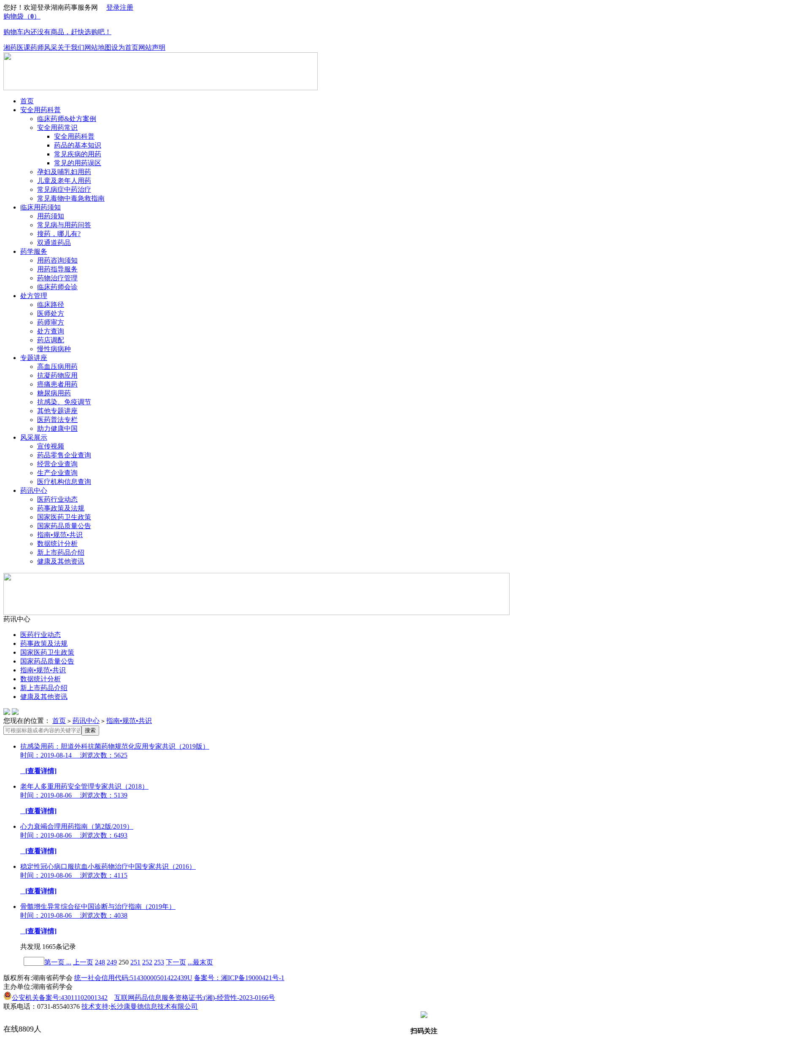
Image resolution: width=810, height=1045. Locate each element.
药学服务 (33, 251)
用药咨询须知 (57, 260)
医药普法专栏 (57, 419)
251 (135, 962)
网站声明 (151, 47)
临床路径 (50, 304)
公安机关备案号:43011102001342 (60, 997)
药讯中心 (33, 490)
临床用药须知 (40, 207)
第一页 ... (57, 962)
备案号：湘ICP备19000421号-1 (239, 977)
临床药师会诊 (57, 286)
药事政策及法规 (60, 508)
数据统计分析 (57, 543)
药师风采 (43, 47)
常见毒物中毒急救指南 (71, 198)
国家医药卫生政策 (64, 517)
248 (100, 962)
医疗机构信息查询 (64, 481)
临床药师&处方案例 (66, 118)
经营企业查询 (57, 463)
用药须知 (50, 216)
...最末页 (200, 962)
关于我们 (70, 47)
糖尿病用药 (54, 393)
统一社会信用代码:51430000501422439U (133, 977)
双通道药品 (54, 242)
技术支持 (94, 1006)
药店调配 (50, 340)
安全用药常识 (57, 127)
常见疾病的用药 (77, 154)
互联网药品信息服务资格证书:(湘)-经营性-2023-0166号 (194, 997)
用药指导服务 (57, 269)
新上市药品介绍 (60, 552)
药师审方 (50, 322)
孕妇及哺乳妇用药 (64, 171)
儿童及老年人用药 (64, 180)
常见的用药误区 (77, 163)
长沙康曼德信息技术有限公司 (154, 1006)
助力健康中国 (57, 428)
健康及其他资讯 (60, 561)
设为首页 (124, 47)
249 (112, 962)
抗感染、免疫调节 (64, 402)
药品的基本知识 (77, 145)
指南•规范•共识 (60, 534)
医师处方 (50, 313)
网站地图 (97, 47)
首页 (27, 101)
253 (159, 962)
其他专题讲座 (57, 410)
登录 (113, 7)
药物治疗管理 (57, 278)
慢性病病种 (54, 348)
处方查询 (50, 331)
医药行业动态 (57, 499)
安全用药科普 (40, 109)
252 (147, 962)
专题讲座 (33, 357)
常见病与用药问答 (64, 224)
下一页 (176, 962)
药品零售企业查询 (64, 455)
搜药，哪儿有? (59, 233)
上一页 (83, 962)
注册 (126, 7)
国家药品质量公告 (64, 525)
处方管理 (33, 295)
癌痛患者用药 (57, 384)
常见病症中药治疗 (64, 189)
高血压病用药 (57, 366)
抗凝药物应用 (57, 375)
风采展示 (33, 437)
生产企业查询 (57, 472)
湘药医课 (16, 47)
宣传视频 (50, 446)
